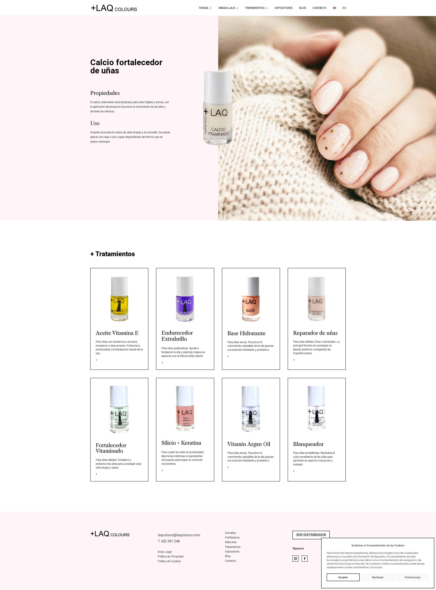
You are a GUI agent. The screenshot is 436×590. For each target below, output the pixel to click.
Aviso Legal (165, 552)
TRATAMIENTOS (255, 8)
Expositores (232, 552)
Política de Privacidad (170, 557)
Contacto (230, 561)
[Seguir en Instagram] (295, 559)
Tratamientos (232, 547)
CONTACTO (319, 8)
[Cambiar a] (334, 11)
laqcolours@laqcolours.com (179, 535)
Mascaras (231, 542)
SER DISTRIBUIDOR (311, 534)
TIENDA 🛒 (205, 8)
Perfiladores (232, 538)
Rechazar (378, 577)
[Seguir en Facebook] (305, 559)
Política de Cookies (169, 561)
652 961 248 (170, 541)
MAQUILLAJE (227, 8)
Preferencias (412, 577)
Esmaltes (230, 533)
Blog (227, 556)
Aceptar (343, 577)
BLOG (302, 8)
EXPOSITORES (284, 8)
